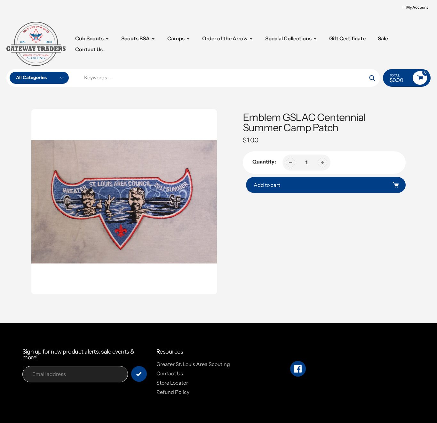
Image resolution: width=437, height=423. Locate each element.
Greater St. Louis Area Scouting (193, 364)
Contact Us (169, 373)
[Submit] (139, 374)
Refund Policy (172, 392)
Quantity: (264, 161)
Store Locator (172, 382)
